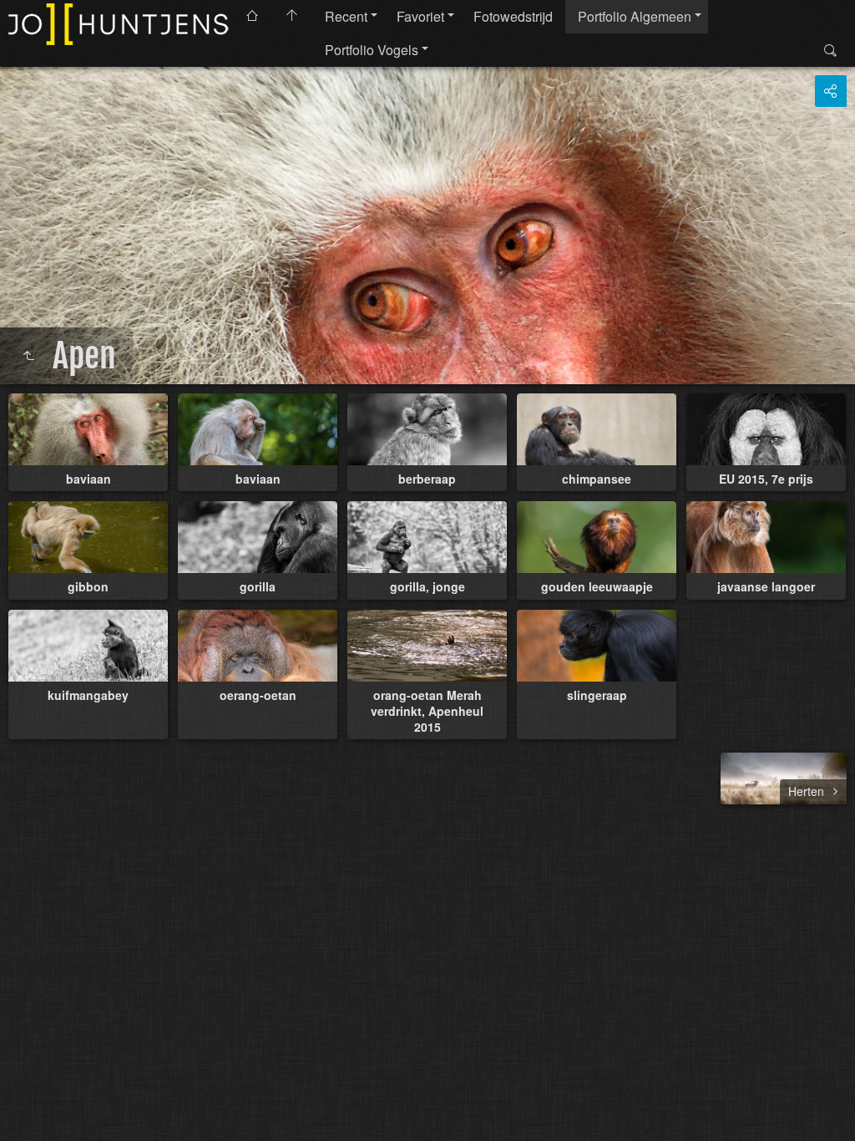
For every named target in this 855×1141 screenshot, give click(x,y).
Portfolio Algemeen (634, 16)
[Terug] (28, 356)
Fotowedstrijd (513, 16)
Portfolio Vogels (371, 49)
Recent (346, 16)
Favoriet (420, 16)
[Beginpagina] (120, 24)
